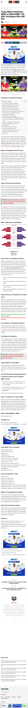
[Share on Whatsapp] (16, 43)
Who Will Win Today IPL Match (19, 554)
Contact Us (14, 697)
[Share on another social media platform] (23, 43)
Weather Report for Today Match (9, 116)
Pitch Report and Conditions (8, 114)
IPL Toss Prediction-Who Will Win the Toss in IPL (12, 550)
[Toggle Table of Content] (24, 101)
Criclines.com (6, 691)
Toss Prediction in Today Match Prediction (11, 112)
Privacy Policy (7, 697)
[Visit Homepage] (14, 2)
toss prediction (4, 329)
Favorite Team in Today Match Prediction (11, 109)
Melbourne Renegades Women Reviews (11, 105)
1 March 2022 (14, 22)
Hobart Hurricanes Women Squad (10, 131)
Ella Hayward (22, 498)
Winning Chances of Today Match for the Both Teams (14, 111)
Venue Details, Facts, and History (10, 126)
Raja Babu (7, 22)
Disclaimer (5, 133)
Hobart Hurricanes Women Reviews (10, 106)
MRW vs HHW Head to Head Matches (10, 108)
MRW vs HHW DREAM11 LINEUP (10, 123)
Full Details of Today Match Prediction (10, 103)
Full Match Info (6, 125)
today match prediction (6, 554)
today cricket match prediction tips (9, 552)
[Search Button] (26, 2)
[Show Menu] (1, 2)
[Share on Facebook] (8, 43)
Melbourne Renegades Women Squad (11, 130)
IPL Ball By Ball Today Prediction (11, 548)
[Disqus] (14, 639)
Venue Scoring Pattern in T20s (9, 128)
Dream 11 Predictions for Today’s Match (11, 122)
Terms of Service (4, 698)
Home (2, 7)
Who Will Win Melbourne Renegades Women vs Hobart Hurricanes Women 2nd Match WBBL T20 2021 (13, 119)
